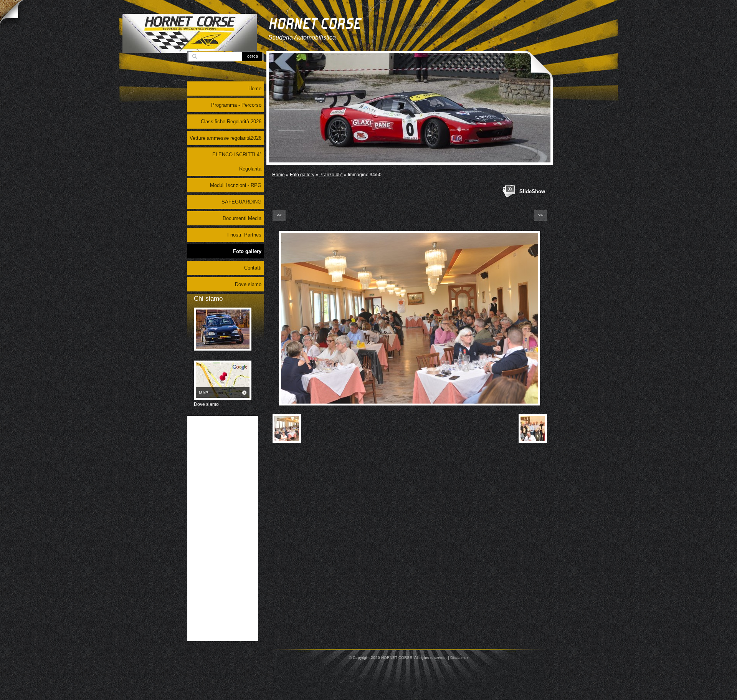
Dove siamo (248, 284)
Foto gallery (302, 174)
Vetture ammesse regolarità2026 (225, 138)
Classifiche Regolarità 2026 (231, 121)
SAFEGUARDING (241, 202)
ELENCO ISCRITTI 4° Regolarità (236, 162)
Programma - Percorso (236, 105)
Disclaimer (459, 657)
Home (278, 174)
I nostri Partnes (244, 235)
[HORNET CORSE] (189, 33)
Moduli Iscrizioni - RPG (235, 185)
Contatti (252, 268)
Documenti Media (242, 218)
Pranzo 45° (331, 174)
